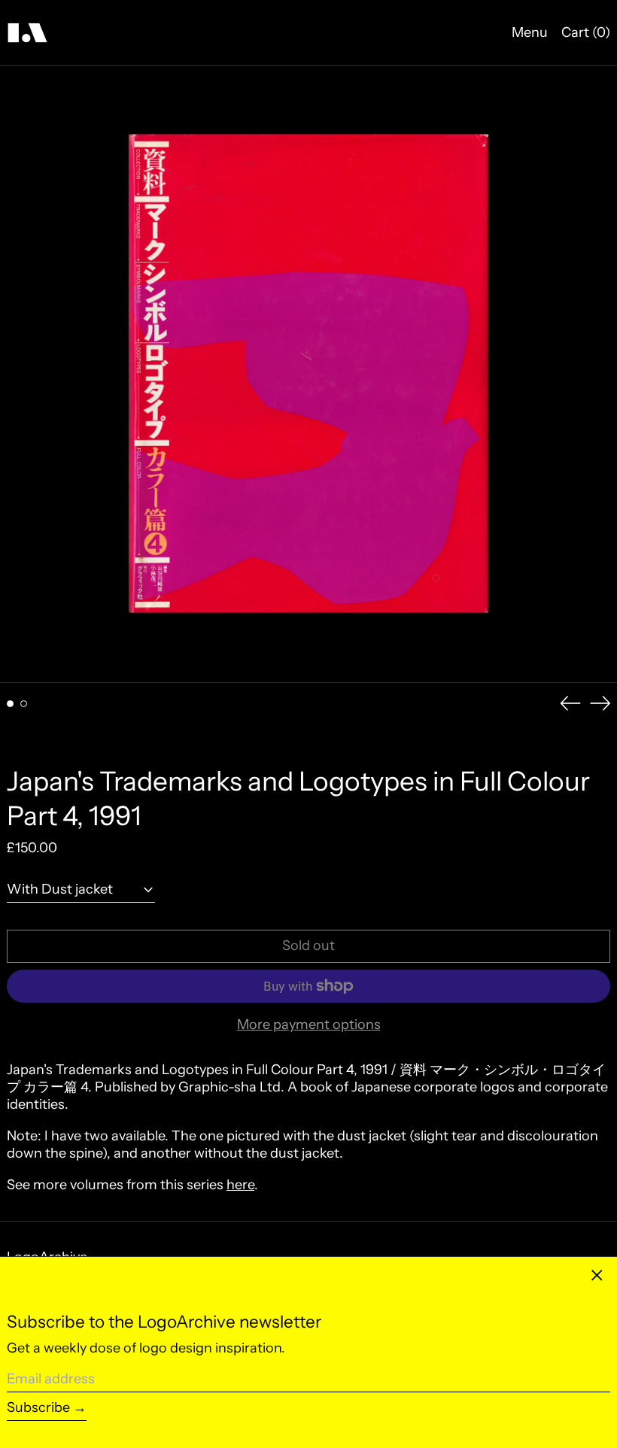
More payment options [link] (309, 1024)
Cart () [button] (585, 32)
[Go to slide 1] (10, 703)
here (240, 1184)
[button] (308, 374)
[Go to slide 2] (23, 703)
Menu (530, 32)
